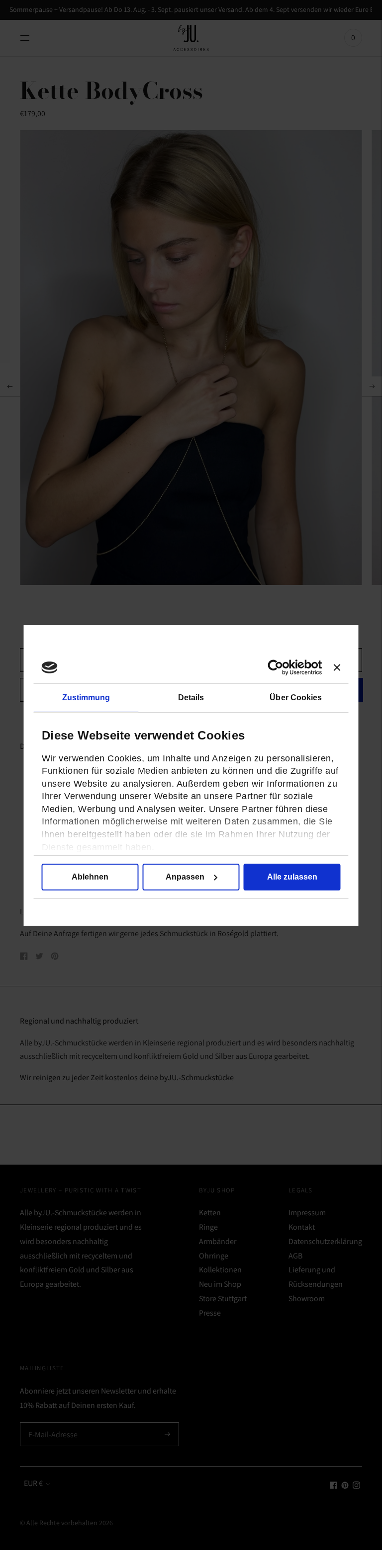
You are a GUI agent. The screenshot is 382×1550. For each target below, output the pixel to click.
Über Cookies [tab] (296, 697)
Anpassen (185, 877)
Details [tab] (191, 697)
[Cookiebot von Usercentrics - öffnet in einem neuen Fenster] (278, 667)
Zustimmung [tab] (86, 697)
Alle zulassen (292, 877)
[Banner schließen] (337, 667)
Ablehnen (90, 877)
